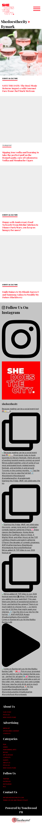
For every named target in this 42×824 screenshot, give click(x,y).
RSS (4, 787)
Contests (6, 733)
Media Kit (6, 728)
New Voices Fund (9, 717)
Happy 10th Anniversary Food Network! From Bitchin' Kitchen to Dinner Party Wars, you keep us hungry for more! (20, 226)
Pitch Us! (6, 715)
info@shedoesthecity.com (13, 797)
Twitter (6, 779)
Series (5, 747)
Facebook (6, 781)
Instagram (7, 784)
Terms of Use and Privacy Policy (15, 800)
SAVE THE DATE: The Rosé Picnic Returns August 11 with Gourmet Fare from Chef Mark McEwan (19, 88)
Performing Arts (9, 750)
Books (5, 752)
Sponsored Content (11, 731)
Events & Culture (10, 78)
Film (4, 744)
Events (5, 760)
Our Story (7, 712)
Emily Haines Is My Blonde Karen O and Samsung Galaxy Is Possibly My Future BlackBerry (20, 294)
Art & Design (8, 755)
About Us (6, 763)
